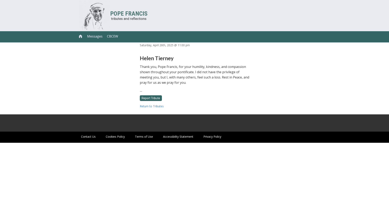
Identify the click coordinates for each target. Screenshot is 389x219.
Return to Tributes (152, 106)
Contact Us (88, 136)
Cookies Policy (115, 136)
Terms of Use (144, 136)
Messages (95, 36)
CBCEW (112, 36)
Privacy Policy (212, 136)
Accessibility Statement (178, 136)
